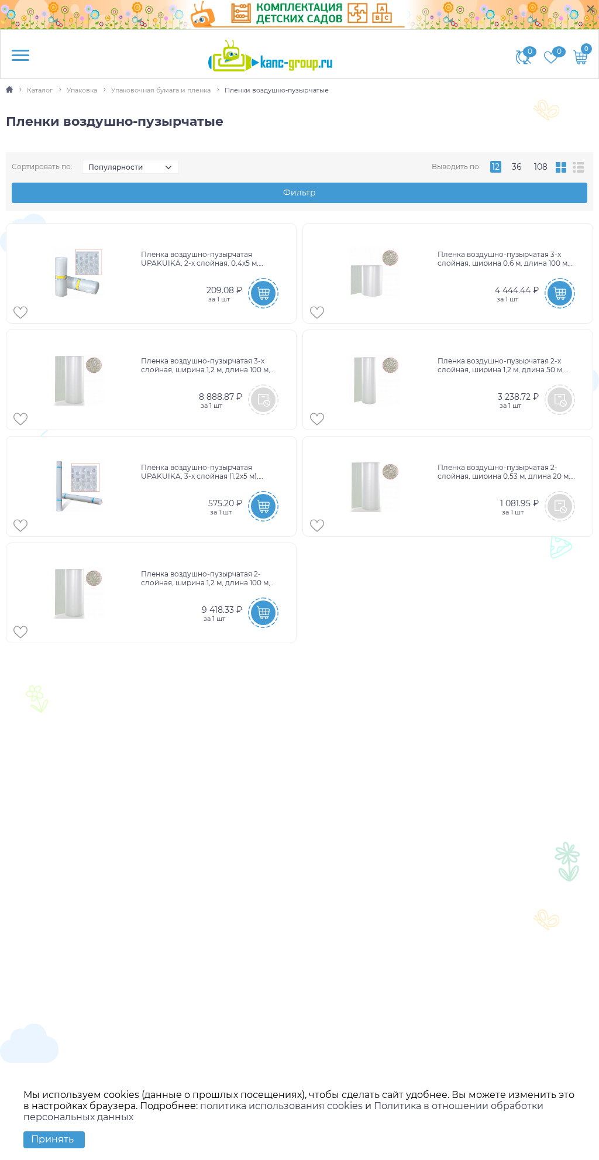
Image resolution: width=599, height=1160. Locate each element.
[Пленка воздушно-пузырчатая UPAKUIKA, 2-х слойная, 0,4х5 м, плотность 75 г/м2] (78, 273)
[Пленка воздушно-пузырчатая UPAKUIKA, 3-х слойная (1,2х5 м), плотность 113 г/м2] (78, 486)
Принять (52, 1139)
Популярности (115, 167)
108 (541, 167)
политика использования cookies (281, 1105)
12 (496, 167)
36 (517, 167)
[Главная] (10, 90)
